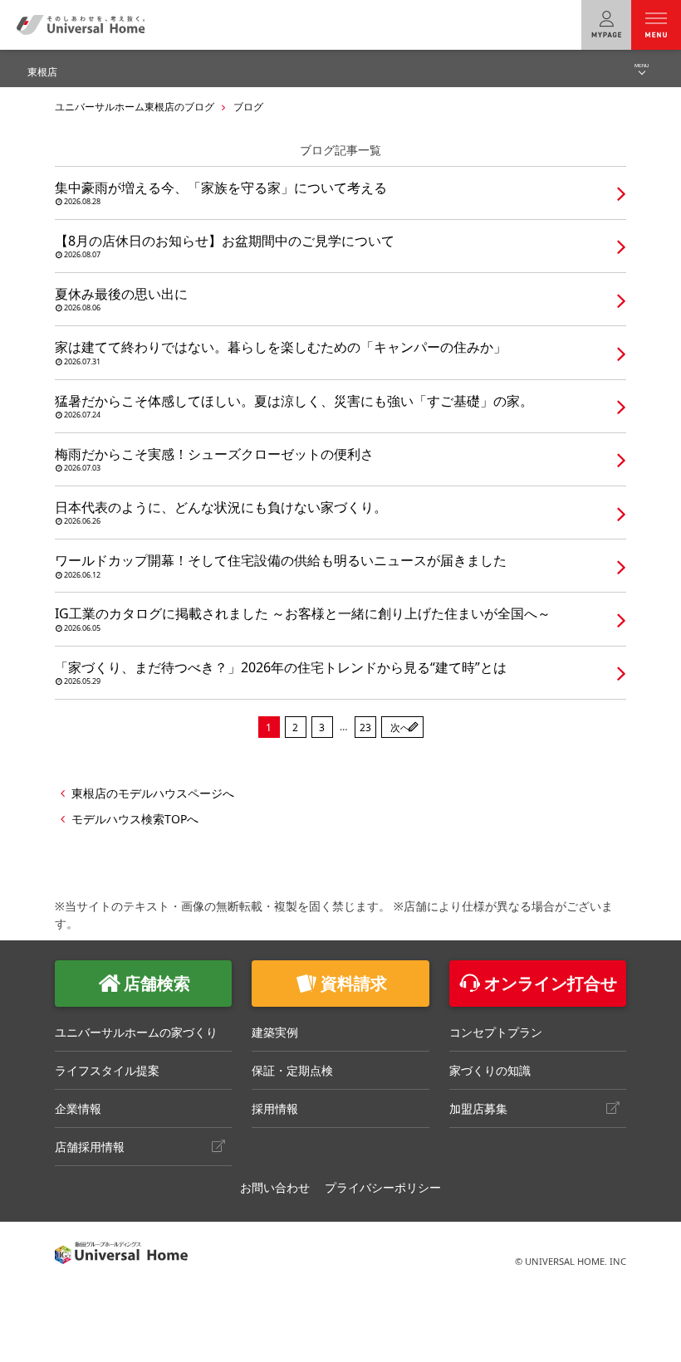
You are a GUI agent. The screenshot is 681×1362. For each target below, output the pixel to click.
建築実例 (275, 1032)
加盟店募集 (478, 1108)
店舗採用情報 (90, 1147)
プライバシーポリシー (383, 1187)
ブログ (248, 107)
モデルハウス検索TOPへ (134, 819)
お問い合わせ (275, 1187)
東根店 (42, 71)
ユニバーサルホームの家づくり (136, 1032)
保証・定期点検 (292, 1070)
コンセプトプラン (495, 1032)
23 (365, 727)
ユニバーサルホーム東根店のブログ (134, 107)
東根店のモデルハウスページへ (152, 793)
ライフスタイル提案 (107, 1070)
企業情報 (78, 1108)
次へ (400, 727)
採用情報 (275, 1108)
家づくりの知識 (490, 1070)
